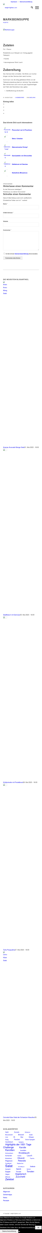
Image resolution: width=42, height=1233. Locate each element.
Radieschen (20, 1163)
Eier (22, 1137)
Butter (31, 1135)
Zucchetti (20, 1176)
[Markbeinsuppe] (21, 35)
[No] (19, 1231)
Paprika (32, 1158)
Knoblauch (24, 1152)
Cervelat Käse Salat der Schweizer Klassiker (19, 1117)
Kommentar (7, 230)
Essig (7, 1139)
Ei (14, 1137)
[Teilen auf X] (5, 107)
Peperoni (8, 1160)
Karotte (22, 1147)
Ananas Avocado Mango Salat (13, 447)
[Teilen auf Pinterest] (5, 113)
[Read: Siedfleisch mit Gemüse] (5, 450)
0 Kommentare (19, 97)
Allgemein (6, 1191)
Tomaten (30, 1171)
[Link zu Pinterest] (34, 1213)
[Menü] (36, 7)
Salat (8, 1165)
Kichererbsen (9, 1153)
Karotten (10, 1150)
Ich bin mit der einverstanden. (22, 254)
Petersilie (22, 1160)
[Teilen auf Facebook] (5, 104)
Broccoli (21, 1134)
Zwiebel (9, 1179)
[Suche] (31, 7)
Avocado (16, 1132)
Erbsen (31, 1137)
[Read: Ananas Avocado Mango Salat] (5, 293)
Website (5, 221)
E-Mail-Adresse (8, 213)
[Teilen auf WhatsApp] (5, 110)
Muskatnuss (8, 1158)
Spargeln (8, 1169)
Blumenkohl (9, 1135)
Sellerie (32, 1166)
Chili (6, 1137)
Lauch (29, 1155)
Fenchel (17, 1139)
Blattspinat (27, 1132)
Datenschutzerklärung (26, 2)
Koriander (8, 1155)
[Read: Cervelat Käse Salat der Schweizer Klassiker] (5, 960)
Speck (18, 1169)
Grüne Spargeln (30, 1139)
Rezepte (5, 22)
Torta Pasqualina (9, 950)
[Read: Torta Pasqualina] (5, 785)
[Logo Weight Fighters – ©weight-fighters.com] (17, 7)
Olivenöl (20, 1158)
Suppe (7, 1171)
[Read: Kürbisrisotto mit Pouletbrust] (5, 617)
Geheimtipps (7, 1194)
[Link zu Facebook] (37, 1213)
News (5, 1197)
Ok (38, 1227)
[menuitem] (14, 1)
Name (5, 204)
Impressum (14, 2)
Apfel (7, 1132)
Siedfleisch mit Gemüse (11, 615)
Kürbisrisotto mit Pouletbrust (13, 782)
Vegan (7, 1174)
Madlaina (32, 97)
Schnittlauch (21, 1166)
